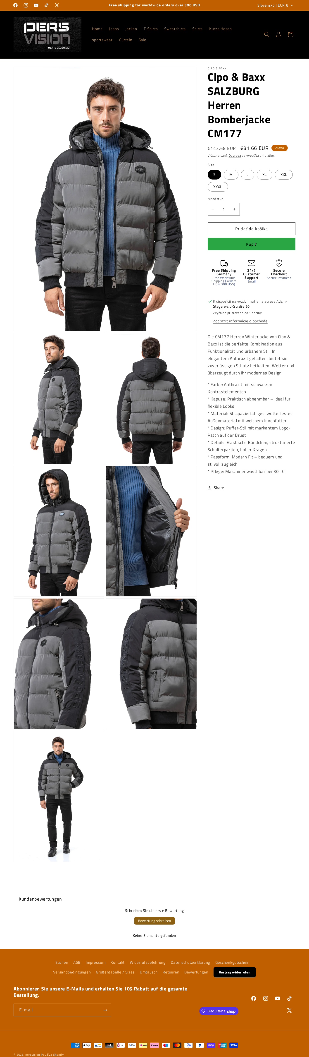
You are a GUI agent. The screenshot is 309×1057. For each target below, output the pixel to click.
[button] (267, 35)
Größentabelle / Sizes (115, 972)
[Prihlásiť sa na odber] (105, 1010)
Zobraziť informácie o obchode (240, 321)
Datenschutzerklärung (190, 962)
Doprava (235, 155)
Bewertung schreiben (154, 920)
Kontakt (118, 962)
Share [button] (219, 488)
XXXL (217, 187)
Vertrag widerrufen (234, 972)
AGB (77, 962)
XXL (283, 174)
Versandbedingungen (72, 972)
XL (264, 174)
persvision (32, 1054)
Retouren (171, 972)
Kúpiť (251, 244)
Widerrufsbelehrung (148, 962)
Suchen (61, 962)
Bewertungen (196, 972)
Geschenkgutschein (232, 962)
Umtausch (149, 972)
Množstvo (215, 198)
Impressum (95, 962)
